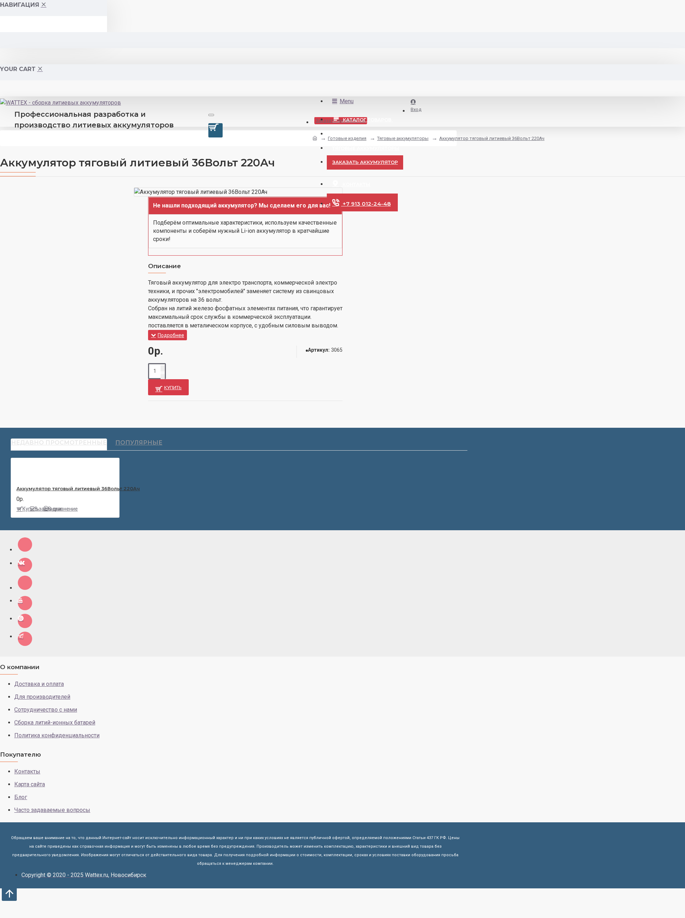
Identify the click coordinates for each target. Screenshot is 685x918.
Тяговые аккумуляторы (402, 138)
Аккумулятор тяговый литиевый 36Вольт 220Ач (491, 138)
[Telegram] (25, 639)
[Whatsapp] (25, 621)
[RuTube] (25, 583)
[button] (245, 226)
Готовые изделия (347, 138)
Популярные (138, 442)
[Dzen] (25, 544)
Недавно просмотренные (59, 442)
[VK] (25, 565)
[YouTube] (25, 603)
